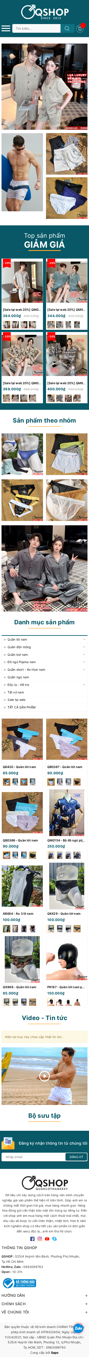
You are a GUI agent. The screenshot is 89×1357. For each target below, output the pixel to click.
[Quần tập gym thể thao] (66, 154)
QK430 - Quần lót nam (19, 767)
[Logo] (44, 12)
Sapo (55, 1352)
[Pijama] (44, 568)
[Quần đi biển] (22, 172)
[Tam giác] (66, 500)
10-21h (17, 1272)
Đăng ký (76, 1157)
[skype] (54, 1238)
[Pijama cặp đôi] (44, 87)
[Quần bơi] (66, 198)
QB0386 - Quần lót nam (20, 840)
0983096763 (33, 1267)
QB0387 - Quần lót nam (64, 767)
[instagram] (40, 1238)
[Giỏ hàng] (80, 28)
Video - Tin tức (44, 1018)
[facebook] (32, 1238)
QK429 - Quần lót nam (64, 913)
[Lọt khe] (22, 454)
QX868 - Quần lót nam (19, 987)
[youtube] (47, 1238)
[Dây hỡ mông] (22, 500)
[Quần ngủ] (66, 454)
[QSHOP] (44, 1182)
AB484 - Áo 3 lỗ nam (18, 913)
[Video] (44, 1076)
